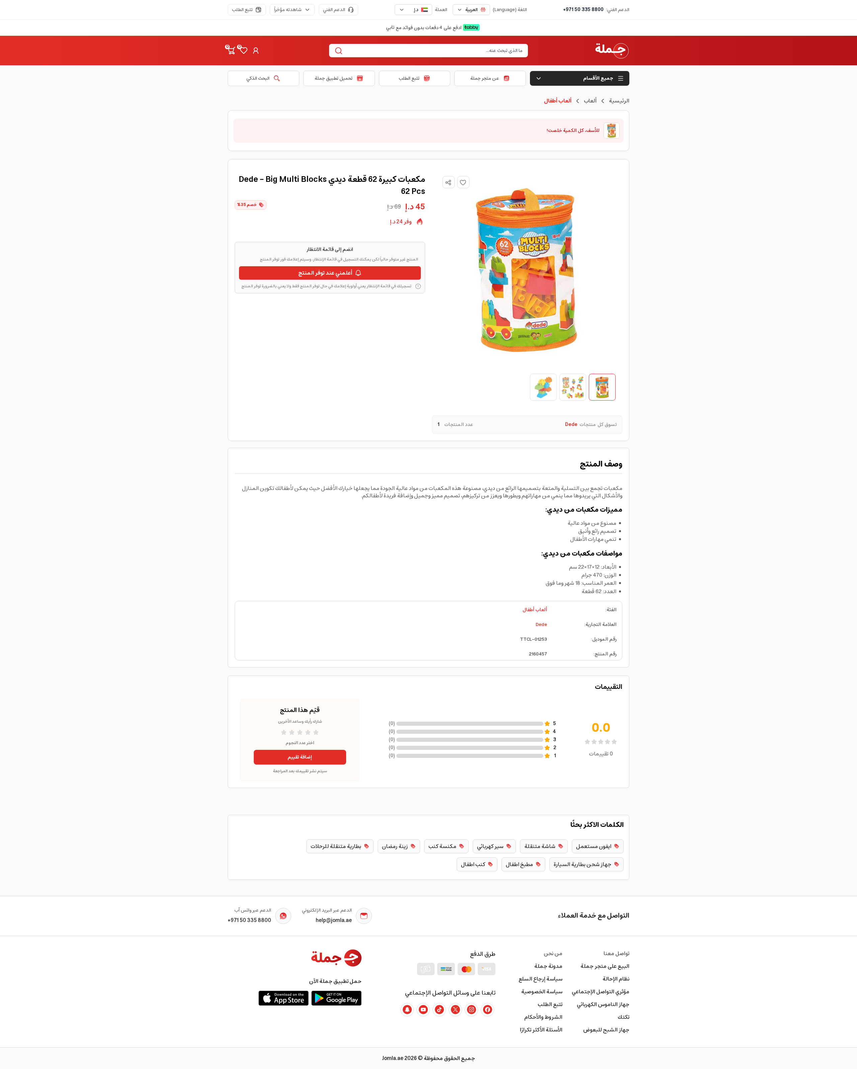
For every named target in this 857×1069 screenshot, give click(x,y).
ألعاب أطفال (535, 610)
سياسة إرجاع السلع (540, 979)
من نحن (553, 953)
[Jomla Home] (612, 50)
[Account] (256, 51)
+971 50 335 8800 (583, 9)
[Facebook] (487, 1009)
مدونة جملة (548, 966)
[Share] (448, 182)
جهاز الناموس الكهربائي (603, 1004)
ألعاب (590, 100)
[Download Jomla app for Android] (336, 998)
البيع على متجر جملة (604, 966)
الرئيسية (619, 100)
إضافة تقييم (300, 757)
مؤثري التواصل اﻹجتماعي (600, 992)
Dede (541, 625)
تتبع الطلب (242, 10)
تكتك (623, 1017)
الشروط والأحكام (543, 1017)
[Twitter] (455, 1009)
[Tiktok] (439, 1009)
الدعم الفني (334, 10)
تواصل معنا (616, 953)
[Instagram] (471, 1009)
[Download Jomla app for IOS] (283, 998)
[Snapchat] (407, 1009)
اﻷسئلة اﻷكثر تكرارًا (541, 1030)
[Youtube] (423, 1009)
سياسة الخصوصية (541, 992)
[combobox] (471, 9)
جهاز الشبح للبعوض (606, 1030)
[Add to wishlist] (463, 182)
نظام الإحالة (616, 979)
